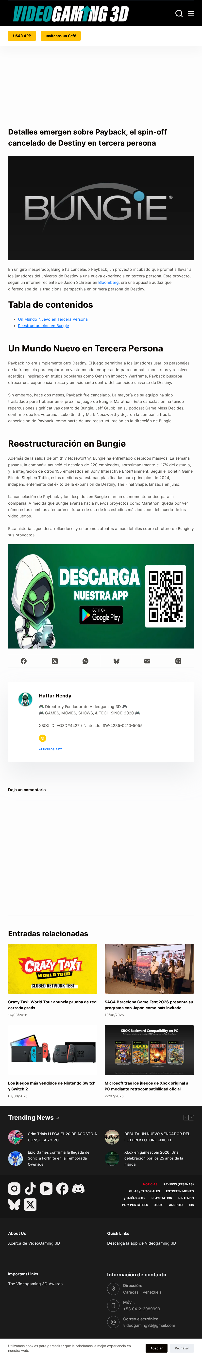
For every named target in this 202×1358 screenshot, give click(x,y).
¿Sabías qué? (134, 1198)
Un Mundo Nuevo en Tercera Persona (53, 319)
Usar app (22, 35)
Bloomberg (108, 282)
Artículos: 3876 (50, 749)
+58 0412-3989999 (141, 1308)
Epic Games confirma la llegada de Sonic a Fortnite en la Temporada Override (58, 1158)
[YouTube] (46, 1188)
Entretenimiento (180, 1191)
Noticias (150, 1184)
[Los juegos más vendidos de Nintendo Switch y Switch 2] (52, 1050)
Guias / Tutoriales (144, 1191)
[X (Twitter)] (54, 661)
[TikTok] (30, 1188)
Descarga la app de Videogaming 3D (141, 1243)
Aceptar (157, 1348)
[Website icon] (42, 738)
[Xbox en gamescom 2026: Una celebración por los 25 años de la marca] (112, 1158)
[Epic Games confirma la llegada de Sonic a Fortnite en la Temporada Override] (15, 1158)
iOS (191, 1205)
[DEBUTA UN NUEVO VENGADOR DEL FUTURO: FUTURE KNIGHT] (112, 1137)
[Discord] (78, 1188)
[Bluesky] (116, 661)
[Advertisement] (101, 89)
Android (176, 1205)
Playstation (162, 1198)
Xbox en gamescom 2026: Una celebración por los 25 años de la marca (153, 1158)
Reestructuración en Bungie (43, 325)
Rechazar (182, 1348)
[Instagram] (14, 1188)
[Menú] (191, 14)
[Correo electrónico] (147, 661)
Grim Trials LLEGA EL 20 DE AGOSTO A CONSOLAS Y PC (62, 1137)
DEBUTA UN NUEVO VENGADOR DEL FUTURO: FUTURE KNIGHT (157, 1137)
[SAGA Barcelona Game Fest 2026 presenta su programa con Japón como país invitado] (149, 969)
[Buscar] (179, 13)
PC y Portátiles (135, 1205)
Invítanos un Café (61, 35)
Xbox (158, 1205)
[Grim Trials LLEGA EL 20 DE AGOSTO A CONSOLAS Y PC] (15, 1137)
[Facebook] (23, 661)
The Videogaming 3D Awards (35, 1283)
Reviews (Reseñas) (179, 1184)
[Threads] (178, 661)
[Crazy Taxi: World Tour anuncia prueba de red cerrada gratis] (52, 969)
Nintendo (186, 1198)
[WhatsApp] (85, 661)
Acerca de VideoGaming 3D (34, 1243)
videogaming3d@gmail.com (149, 1325)
